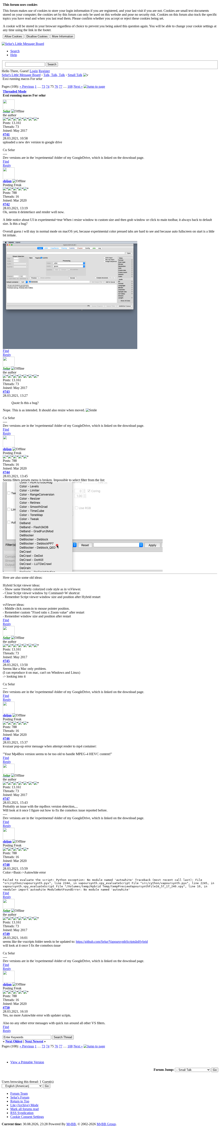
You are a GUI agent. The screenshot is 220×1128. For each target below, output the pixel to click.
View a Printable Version (27, 1062)
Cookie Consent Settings (27, 1117)
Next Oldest (13, 1041)
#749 (6, 934)
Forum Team (19, 1093)
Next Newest (34, 1041)
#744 (6, 472)
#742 (6, 204)
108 (70, 86)
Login (34, 71)
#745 (6, 661)
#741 (6, 134)
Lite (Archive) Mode (24, 1105)
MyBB (71, 1124)
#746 (6, 738)
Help (13, 55)
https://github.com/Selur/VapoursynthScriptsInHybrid (112, 941)
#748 (6, 864)
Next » (78, 86)
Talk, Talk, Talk (54, 75)
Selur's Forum (19, 1097)
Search (15, 51)
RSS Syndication (22, 1113)
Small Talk (75, 75)
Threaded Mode (14, 91)
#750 (6, 1007)
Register (44, 71)
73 (43, 86)
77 (60, 86)
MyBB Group (106, 1124)
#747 (6, 798)
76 (56, 86)
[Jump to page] (94, 86)
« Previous (27, 86)
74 (47, 86)
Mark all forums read (24, 1109)
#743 (6, 391)
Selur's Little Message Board (21, 75)
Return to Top (19, 1101)
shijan (7, 181)
